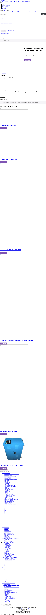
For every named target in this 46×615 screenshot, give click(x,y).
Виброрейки (6, 481)
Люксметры (6, 575)
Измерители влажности (9, 572)
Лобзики (6, 492)
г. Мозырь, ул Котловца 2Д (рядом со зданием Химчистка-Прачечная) (23, 11)
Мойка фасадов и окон (8, 494)
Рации (5, 595)
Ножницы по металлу (8, 498)
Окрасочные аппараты (8, 500)
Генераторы (6, 532)
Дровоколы (6, 488)
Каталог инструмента (6, 5)
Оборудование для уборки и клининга (9, 557)
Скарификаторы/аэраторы (9, 554)
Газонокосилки (7, 546)
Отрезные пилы (7, 503)
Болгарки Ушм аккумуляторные (10, 479)
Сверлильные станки (8, 516)
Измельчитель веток (8, 548)
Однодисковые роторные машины (11, 499)
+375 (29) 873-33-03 (25, 608)
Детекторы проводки (8, 571)
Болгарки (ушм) (7, 478)
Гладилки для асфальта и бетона (10, 486)
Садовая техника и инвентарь (8, 542)
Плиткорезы (6, 593)
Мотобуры (6, 535)
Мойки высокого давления (9, 495)
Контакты (4, 8)
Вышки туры (6, 539)
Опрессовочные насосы (9, 501)
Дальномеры (6, 570)
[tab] (24, 72)
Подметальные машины (9, 563)
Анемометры (6, 568)
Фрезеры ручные (7, 519)
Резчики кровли (7, 596)
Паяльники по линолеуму (9, 507)
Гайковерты (6, 484)
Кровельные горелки (8, 590)
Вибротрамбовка (7, 531)
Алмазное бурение (8, 475)
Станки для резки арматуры (9, 598)
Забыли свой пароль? (5, 33)
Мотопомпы (6, 536)
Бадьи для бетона (7, 586)
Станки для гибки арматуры (9, 597)
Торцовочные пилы (8, 517)
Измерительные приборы (7, 567)
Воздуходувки (7, 482)
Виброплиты (6, 530)
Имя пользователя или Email (9, 23)
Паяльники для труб (8, 506)
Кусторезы (6, 549)
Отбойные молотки (8, 502)
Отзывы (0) (4, 73)
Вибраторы (6, 480)
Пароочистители (7, 505)
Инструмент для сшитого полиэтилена (11, 587)
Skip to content (2, 0)
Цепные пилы (7, 537)
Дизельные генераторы (8, 533)
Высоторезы (6, 483)
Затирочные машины (8, 489)
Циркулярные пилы (8, 525)
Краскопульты (7, 491)
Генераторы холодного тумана (10, 485)
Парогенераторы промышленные (10, 504)
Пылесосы (6, 509)
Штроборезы (6, 526)
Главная (3, 4)
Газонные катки (7, 545)
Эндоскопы (6, 582)
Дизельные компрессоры (9, 534)
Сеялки (5, 552)
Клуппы (6, 589)
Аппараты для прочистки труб (10, 476)
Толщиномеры (7, 584)
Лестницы (6, 540)
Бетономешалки (7, 477)
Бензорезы (6, 529)
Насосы (5, 497)
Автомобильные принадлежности (8, 583)
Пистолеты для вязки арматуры (10, 592)
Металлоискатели (7, 576)
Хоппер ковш (7, 601)
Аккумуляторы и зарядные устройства (11, 474)
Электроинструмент (6, 473)
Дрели (5, 487)
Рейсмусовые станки (8, 510)
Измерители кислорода (8, 573)
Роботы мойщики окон (8, 512)
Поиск (43, 14)
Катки (5, 588)
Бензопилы (6, 528)
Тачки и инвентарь (8, 555)
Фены (5, 521)
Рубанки (6, 513)
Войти (3, 30)
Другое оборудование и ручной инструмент (10, 585)
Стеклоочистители (8, 566)
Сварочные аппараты (8, 515)
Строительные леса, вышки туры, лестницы (10, 538)
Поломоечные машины (8, 564)
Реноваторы (6, 511)
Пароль (5, 26)
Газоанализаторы (7, 569)
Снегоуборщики (7, 553)
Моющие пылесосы (8, 496)
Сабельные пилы (7, 514)
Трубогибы (6, 600)
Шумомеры (6, 581)
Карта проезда (5, 6)
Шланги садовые (7, 556)
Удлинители (6, 518)
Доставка (4, 7)
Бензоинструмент (5, 527)
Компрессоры (7, 490)
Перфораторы (7, 508)
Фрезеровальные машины (9, 520)
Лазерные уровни (7, 574)
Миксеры (6, 493)
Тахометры (6, 577)
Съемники (6, 599)
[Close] (3, 38)
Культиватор (6, 550)
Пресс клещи (6, 594)
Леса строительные (8, 541)
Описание (4, 72)
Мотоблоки (6, 551)
